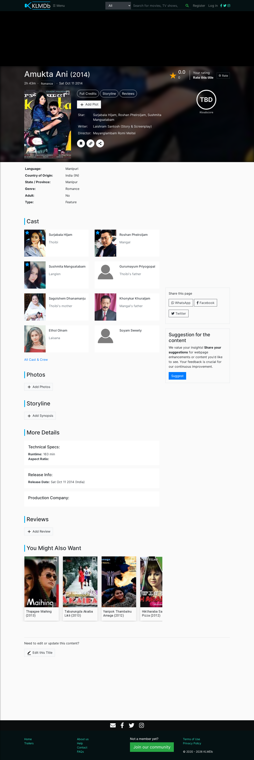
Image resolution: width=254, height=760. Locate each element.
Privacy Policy (192, 743)
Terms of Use (191, 739)
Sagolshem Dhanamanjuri (68, 298)
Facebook (207, 303)
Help (80, 743)
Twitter (180, 313)
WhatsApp (182, 303)
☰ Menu (59, 6)
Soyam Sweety (130, 330)
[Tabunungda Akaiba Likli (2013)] (80, 581)
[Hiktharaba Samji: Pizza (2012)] (157, 581)
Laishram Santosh (106, 126)
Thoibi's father (130, 274)
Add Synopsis (42, 416)
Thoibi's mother (60, 306)
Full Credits (88, 94)
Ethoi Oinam (58, 330)
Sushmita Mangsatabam (67, 266)
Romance (47, 83)
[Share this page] (100, 143)
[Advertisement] (127, 38)
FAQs (80, 751)
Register (199, 6)
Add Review (41, 531)
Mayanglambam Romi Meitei (114, 133)
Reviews (128, 94)
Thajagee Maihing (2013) (39, 613)
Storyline (109, 94)
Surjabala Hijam (104, 115)
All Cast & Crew (36, 360)
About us (83, 739)
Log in (213, 6)
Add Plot (91, 104)
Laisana (54, 338)
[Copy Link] (90, 143)
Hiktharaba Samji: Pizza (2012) (154, 613)
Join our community (151, 747)
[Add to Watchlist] (81, 143)
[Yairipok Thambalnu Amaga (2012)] (119, 581)
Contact (82, 747)
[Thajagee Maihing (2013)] (41, 581)
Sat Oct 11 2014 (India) (56, 482)
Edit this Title (42, 653)
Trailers (29, 743)
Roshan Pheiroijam (132, 115)
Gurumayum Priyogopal (137, 266)
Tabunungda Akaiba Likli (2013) (78, 613)
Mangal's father (131, 306)
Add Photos (41, 387)
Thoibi (53, 242)
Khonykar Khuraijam (134, 298)
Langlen (55, 274)
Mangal (124, 242)
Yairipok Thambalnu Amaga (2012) (117, 613)
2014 (80, 74)
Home (28, 739)
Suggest (177, 376)
